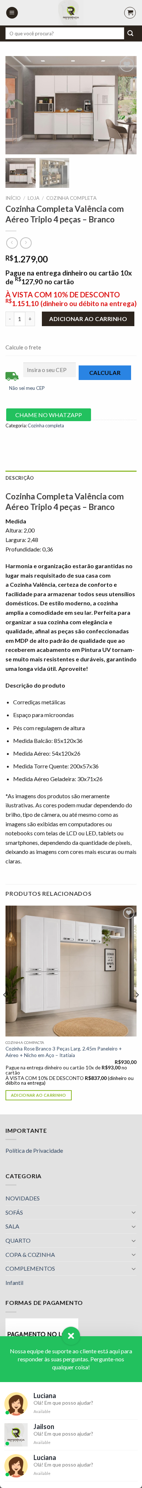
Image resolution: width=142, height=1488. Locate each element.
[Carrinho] (130, 13)
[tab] (71, 478)
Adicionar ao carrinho (88, 318)
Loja (33, 198)
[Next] (137, 1009)
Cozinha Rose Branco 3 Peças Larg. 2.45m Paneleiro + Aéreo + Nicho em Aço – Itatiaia (63, 1052)
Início (13, 198)
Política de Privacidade (34, 1150)
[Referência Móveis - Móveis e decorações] (71, 12)
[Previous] (5, 1009)
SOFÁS (14, 1212)
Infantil (14, 1282)
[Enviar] (130, 33)
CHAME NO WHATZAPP (48, 414)
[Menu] (12, 13)
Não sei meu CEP (27, 388)
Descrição (19, 478)
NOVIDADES (22, 1198)
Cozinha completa (71, 198)
